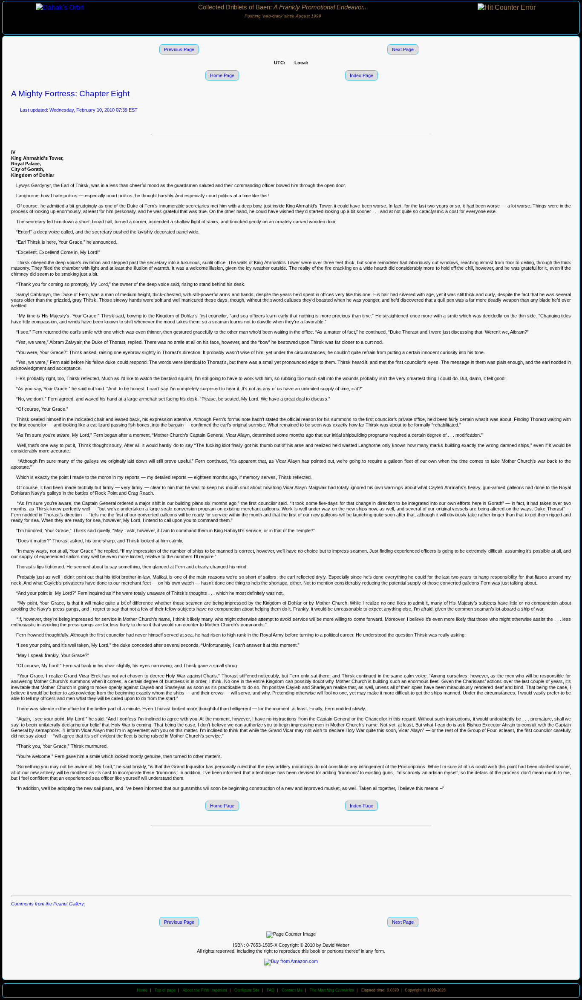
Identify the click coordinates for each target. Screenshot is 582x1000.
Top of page (165, 990)
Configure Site (246, 990)
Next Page (403, 49)
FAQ (270, 990)
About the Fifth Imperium (205, 990)
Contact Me (292, 990)
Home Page (222, 75)
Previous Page (179, 49)
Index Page (361, 75)
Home (142, 990)
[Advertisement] (291, 860)
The (332, 990)
